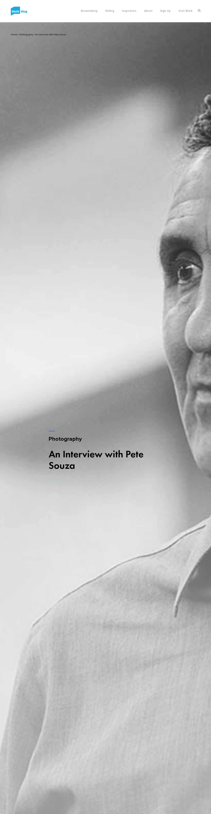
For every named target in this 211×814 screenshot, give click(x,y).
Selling (109, 10)
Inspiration (129, 10)
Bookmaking (89, 10)
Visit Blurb (186, 10)
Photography (26, 34)
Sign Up (165, 10)
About (148, 10)
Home (14, 34)
